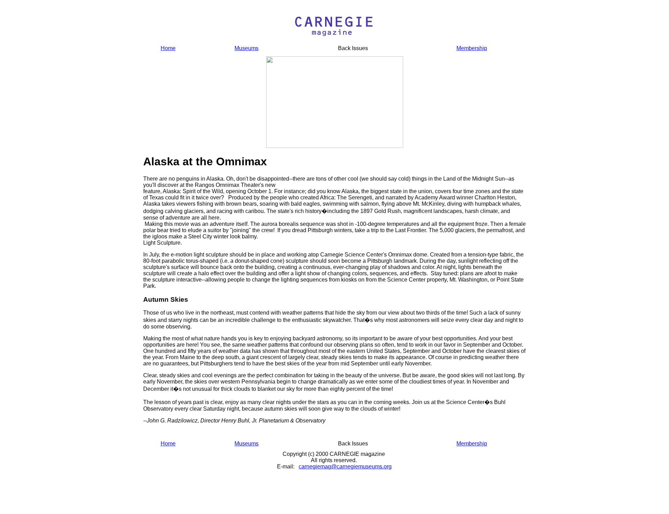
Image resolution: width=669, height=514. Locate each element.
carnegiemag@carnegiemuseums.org (345, 466)
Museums (246, 48)
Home (168, 48)
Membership (471, 48)
